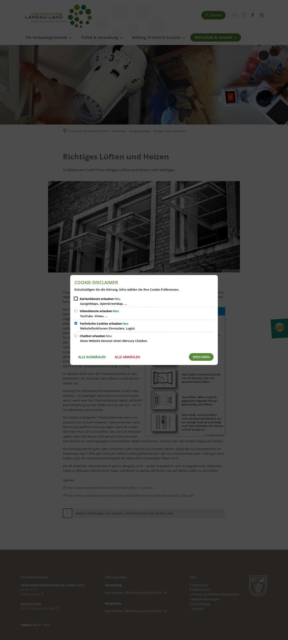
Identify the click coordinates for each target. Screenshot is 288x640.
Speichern (201, 357)
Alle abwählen (127, 357)
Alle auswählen (92, 357)
